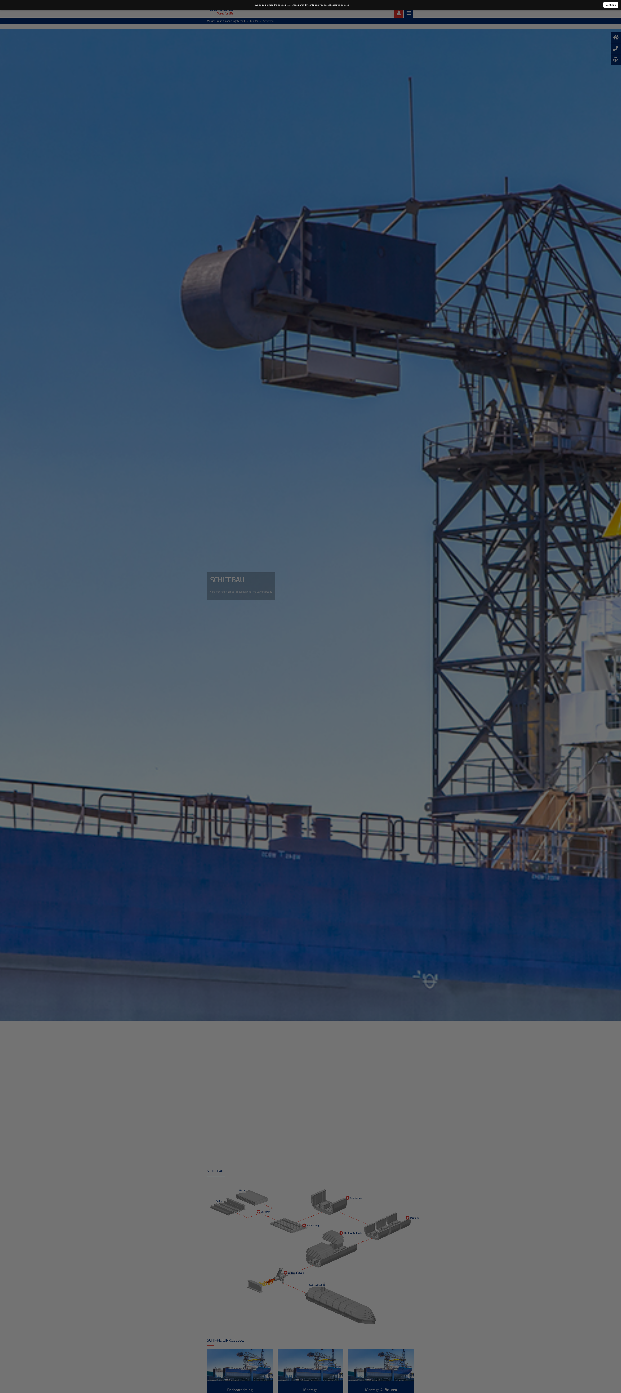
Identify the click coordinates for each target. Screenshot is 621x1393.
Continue (611, 5)
